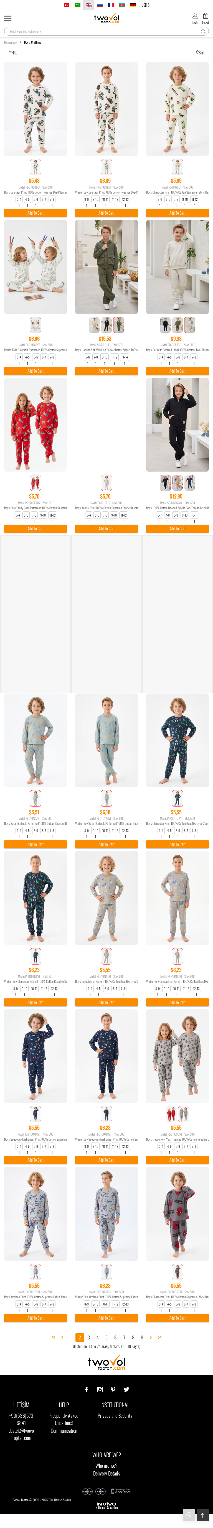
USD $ (145, 5)
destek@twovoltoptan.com (21, 1434)
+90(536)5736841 (21, 1419)
